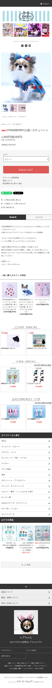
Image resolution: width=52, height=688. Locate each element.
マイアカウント (6, 650)
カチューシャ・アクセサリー (17, 116)
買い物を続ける (8, 207)
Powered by (12, 682)
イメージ (39, 217)
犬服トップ (11, 663)
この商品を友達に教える (12, 200)
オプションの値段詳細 (11, 178)
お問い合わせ (5, 656)
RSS (36, 668)
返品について (7, 180)
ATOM (41, 668)
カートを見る (31, 650)
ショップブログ (28, 668)
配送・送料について (37, 663)
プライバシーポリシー (40, 666)
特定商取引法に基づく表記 (12, 183)
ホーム (5, 116)
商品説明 (13, 217)
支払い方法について (23, 663)
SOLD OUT (26, 169)
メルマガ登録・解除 (15, 668)
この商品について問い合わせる (14, 204)
